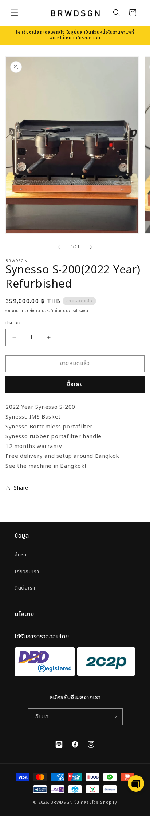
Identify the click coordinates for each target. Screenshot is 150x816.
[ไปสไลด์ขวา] (91, 247)
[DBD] (45, 663)
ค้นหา (20, 555)
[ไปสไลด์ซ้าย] (59, 247)
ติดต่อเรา (25, 588)
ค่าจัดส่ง (27, 311)
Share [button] (21, 488)
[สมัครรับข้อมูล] (114, 716)
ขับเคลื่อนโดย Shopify (95, 802)
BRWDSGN (62, 802)
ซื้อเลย (75, 384)
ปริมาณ (12, 323)
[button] (15, 13)
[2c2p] (105, 663)
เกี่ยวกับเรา (27, 571)
